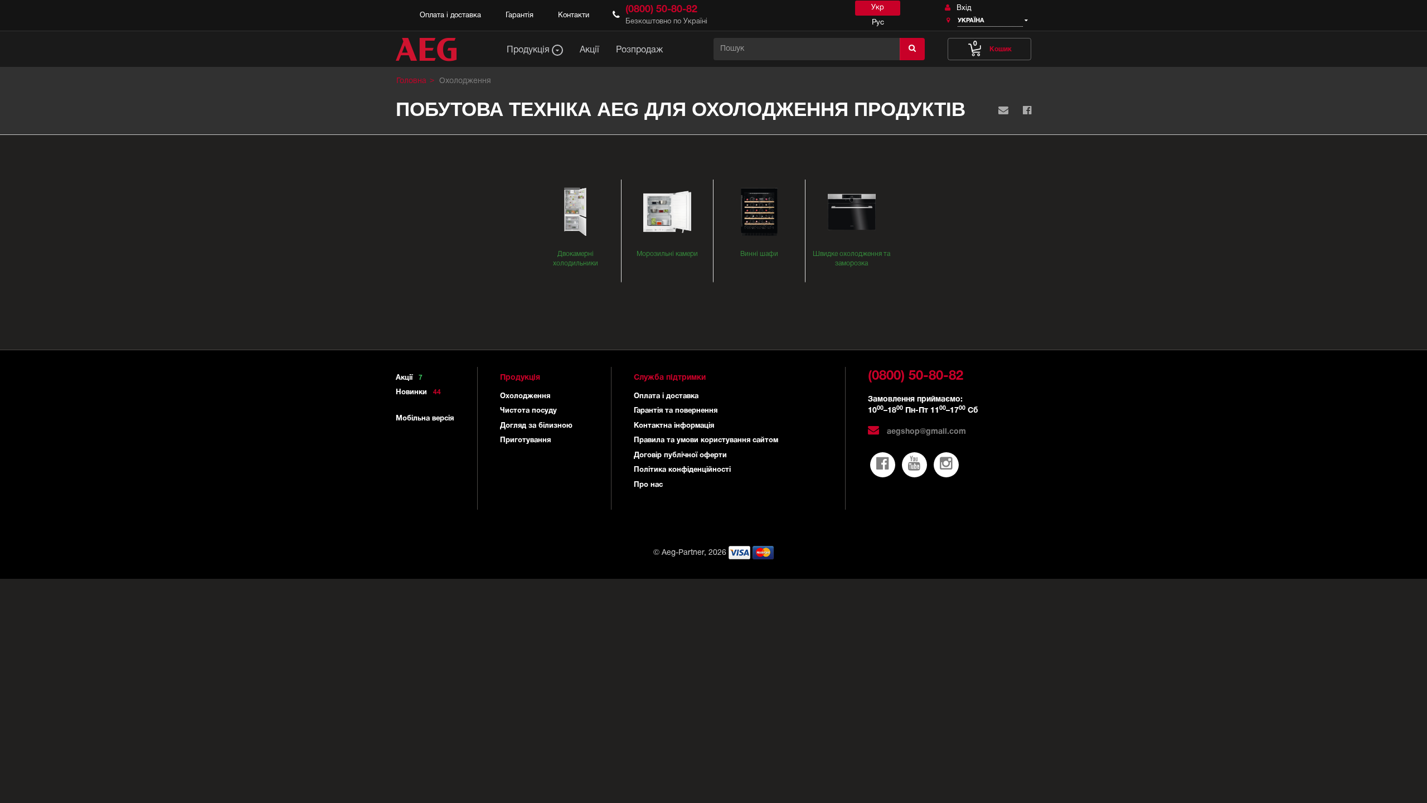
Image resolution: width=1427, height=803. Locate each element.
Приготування (525, 440)
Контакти (573, 15)
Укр (877, 7)
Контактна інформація (674, 426)
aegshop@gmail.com (925, 432)
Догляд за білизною (536, 426)
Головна (411, 81)
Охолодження (525, 396)
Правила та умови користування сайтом (706, 440)
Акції (409, 378)
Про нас (648, 485)
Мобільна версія (425, 418)
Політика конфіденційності (682, 470)
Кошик (992, 46)
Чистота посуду (528, 411)
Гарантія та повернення (675, 411)
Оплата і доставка (450, 15)
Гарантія (519, 15)
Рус (878, 23)
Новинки (418, 392)
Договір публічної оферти (680, 455)
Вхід (962, 8)
